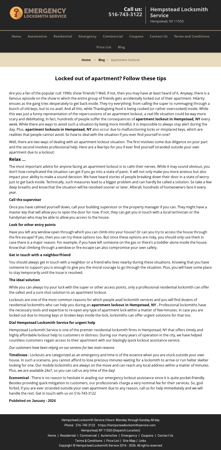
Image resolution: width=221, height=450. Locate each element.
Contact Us (158, 36)
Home (16, 36)
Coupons (136, 36)
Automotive (37, 36)
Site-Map (129, 440)
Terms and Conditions (191, 36)
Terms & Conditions (88, 440)
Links (142, 440)
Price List (103, 47)
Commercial (113, 36)
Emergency (87, 36)
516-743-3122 (125, 14)
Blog (121, 47)
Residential (63, 36)
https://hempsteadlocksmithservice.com (127, 425)
